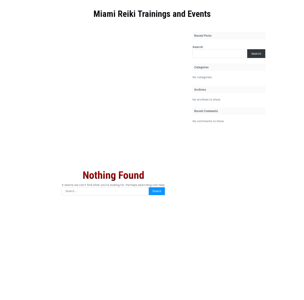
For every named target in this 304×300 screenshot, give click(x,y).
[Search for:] (105, 191)
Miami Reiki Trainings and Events (152, 14)
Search (197, 47)
